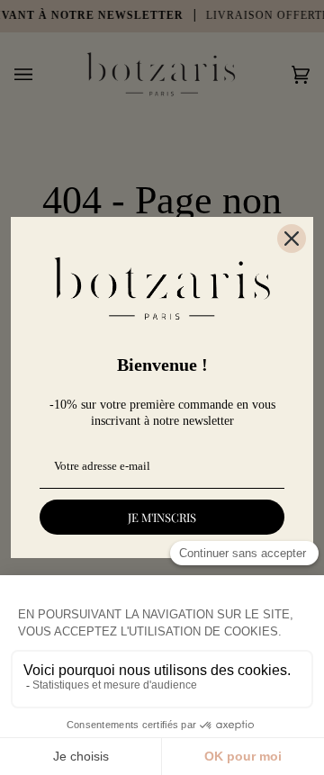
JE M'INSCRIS (162, 517)
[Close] (291, 238)
